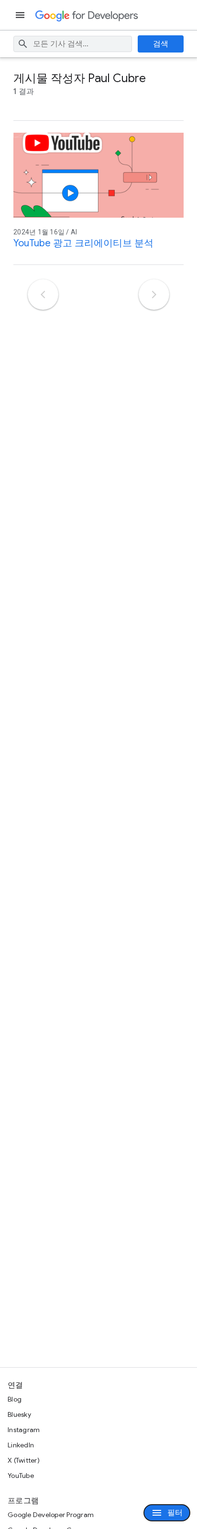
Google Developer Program (51, 1514)
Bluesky (19, 1414)
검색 (161, 44)
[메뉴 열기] (21, 15)
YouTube (21, 1475)
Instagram (24, 1429)
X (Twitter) (24, 1460)
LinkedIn (21, 1445)
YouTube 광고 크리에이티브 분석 (83, 243)
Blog (15, 1399)
